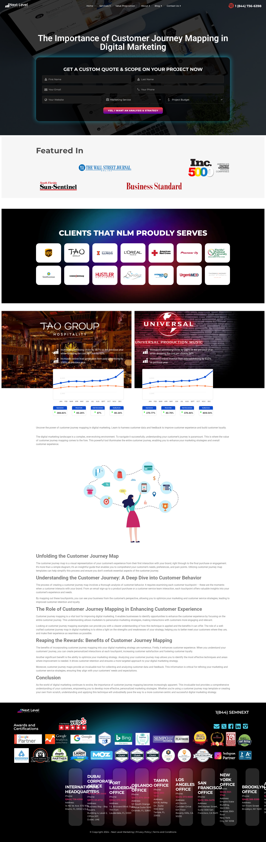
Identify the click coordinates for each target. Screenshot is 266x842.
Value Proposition (125, 5)
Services (104, 5)
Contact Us (173, 5)
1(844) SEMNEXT (232, 712)
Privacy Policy (143, 832)
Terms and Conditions (164, 832)
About (144, 5)
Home (90, 5)
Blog (157, 5)
